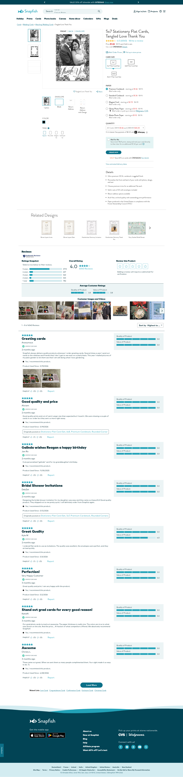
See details (145, 158)
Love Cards (44, 690)
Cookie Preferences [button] (69, 770)
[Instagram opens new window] (128, 746)
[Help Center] (160, 11)
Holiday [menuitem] (20, 18)
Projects (154, 11)
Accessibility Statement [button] (106, 770)
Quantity (110, 123)
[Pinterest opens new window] (134, 746)
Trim (44, 128)
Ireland (73, 767)
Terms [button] (44, 770)
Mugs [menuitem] (106, 18)
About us (87, 731)
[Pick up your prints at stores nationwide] (122, 734)
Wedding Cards (28, 24)
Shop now (109, 2)
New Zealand (126, 767)
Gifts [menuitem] (98, 18)
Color (45, 118)
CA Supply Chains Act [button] (87, 770)
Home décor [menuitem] (74, 18)
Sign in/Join (141, 11)
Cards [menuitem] (38, 18)
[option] (34, 35)
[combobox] (72, 11)
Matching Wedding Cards (44, 24)
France (66, 767)
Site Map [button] (36, 770)
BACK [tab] (71, 31)
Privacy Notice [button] (54, 770)
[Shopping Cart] (163, 11)
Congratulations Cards (57, 690)
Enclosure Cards (87, 690)
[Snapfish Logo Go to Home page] (27, 11)
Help (85, 742)
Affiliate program (91, 746)
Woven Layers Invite (46, 237)
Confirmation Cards (73, 690)
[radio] (43, 122)
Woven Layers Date (69, 237)
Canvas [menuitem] (62, 18)
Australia (116, 767)
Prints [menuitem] (30, 18)
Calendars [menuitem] (88, 18)
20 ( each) (123, 128)
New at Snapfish (91, 735)
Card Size (110, 57)
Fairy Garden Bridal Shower (137, 237)
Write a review (136, 40)
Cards (19, 24)
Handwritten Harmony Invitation (91, 237)
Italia (81, 767)
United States (105, 767)
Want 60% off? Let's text (95, 750)
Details (124, 46)
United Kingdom (91, 767)
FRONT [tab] (63, 31)
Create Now (113, 152)
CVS (146, 111)
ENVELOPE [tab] (80, 31)
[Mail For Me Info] (143, 144)
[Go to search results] (99, 11)
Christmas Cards (100, 690)
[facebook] (122, 746)
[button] (74, 92)
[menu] (99, 91)
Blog (85, 739)
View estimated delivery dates (116, 164)
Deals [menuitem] (114, 18)
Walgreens (140, 111)
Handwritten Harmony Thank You (114, 238)
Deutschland (56, 767)
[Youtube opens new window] (141, 746)
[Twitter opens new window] (147, 746)
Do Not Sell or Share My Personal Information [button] (133, 770)
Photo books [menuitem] (50, 18)
